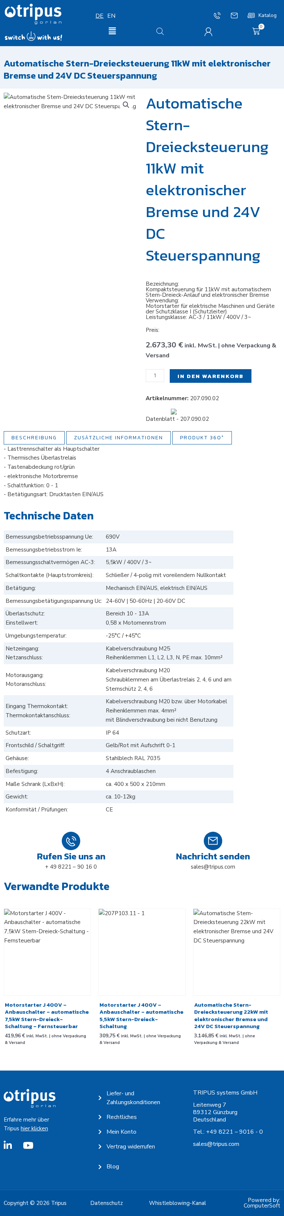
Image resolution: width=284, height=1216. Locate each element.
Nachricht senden (213, 856)
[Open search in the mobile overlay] (160, 31)
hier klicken (34, 1128)
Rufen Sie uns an (71, 856)
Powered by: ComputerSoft (262, 1202)
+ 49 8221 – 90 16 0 (71, 866)
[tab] (34, 437)
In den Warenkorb (211, 376)
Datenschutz (106, 1203)
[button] (112, 31)
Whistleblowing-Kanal (177, 1203)
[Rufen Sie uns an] (71, 841)
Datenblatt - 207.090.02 (177, 419)
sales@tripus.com (213, 866)
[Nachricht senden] (213, 841)
